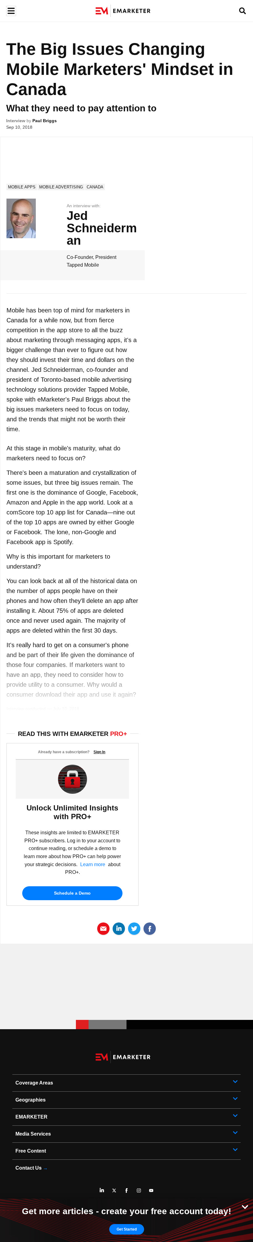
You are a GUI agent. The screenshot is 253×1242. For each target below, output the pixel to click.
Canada (95, 187)
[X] (114, 1190)
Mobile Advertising (61, 187)
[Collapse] (245, 1206)
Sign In (99, 752)
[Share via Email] (103, 928)
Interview (15, 120)
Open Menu (10, 11)
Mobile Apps (21, 187)
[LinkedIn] (101, 1190)
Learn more (92, 864)
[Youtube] (151, 1190)
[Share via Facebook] (149, 928)
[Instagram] (138, 1190)
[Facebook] (126, 1190)
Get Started (127, 1229)
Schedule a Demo (72, 893)
